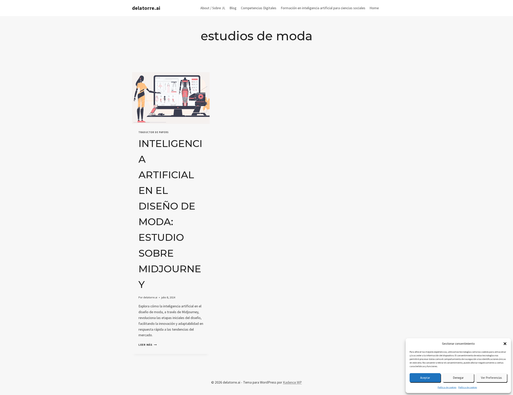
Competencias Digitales (258, 8)
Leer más (147, 344)
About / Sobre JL (212, 8)
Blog (232, 8)
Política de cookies (447, 387)
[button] (505, 344)
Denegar (458, 378)
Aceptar (425, 378)
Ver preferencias (491, 378)
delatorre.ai (150, 297)
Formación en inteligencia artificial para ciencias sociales (323, 8)
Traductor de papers (153, 132)
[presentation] (171, 98)
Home (374, 8)
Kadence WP (292, 382)
